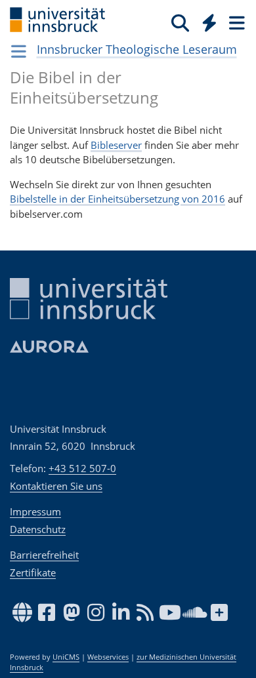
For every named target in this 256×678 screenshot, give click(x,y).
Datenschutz (38, 529)
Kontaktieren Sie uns (56, 485)
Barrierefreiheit (44, 554)
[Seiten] (235, 22)
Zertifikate (33, 572)
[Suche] (180, 22)
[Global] (205, 20)
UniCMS (66, 657)
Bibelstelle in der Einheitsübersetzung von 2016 (117, 198)
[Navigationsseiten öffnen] (18, 51)
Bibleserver (116, 144)
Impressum (35, 511)
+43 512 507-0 (82, 468)
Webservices (108, 657)
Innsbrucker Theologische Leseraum (137, 49)
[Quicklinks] (209, 22)
